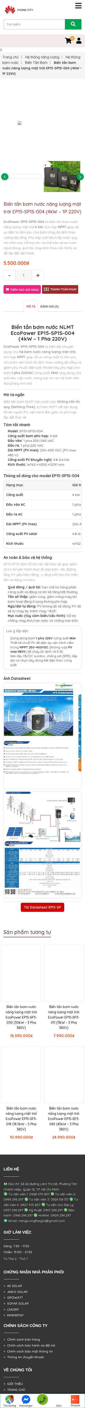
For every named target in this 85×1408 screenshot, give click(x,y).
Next (80, 176)
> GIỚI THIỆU (13, 1384)
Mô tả (30, 306)
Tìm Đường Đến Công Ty (9, 1406)
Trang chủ (10, 57)
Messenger (26, 1405)
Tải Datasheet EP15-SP (42, 907)
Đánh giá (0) (49, 306)
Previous (4, 176)
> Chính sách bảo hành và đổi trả (29, 1345)
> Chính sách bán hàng (22, 1339)
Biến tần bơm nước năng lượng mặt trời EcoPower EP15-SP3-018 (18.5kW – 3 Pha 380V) (21, 1118)
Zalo (59, 1405)
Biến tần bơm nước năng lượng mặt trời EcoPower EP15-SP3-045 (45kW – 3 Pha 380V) (63, 1118)
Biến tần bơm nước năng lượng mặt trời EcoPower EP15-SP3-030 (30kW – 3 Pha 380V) (21, 1017)
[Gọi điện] (42, 1401)
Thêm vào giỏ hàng (24, 290)
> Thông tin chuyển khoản (24, 1357)
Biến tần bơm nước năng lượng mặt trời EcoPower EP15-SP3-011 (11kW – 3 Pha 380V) (63, 1017)
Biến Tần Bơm (36, 62)
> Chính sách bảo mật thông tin (28, 1351)
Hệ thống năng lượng (42, 57)
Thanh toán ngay (63, 289)
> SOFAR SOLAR (16, 1303)
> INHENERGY (14, 1315)
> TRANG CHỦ (14, 1390)
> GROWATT (13, 1297)
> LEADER (11, 1309)
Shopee (75, 1405)
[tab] (31, 306)
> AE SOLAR (13, 1286)
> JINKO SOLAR (16, 1292)
